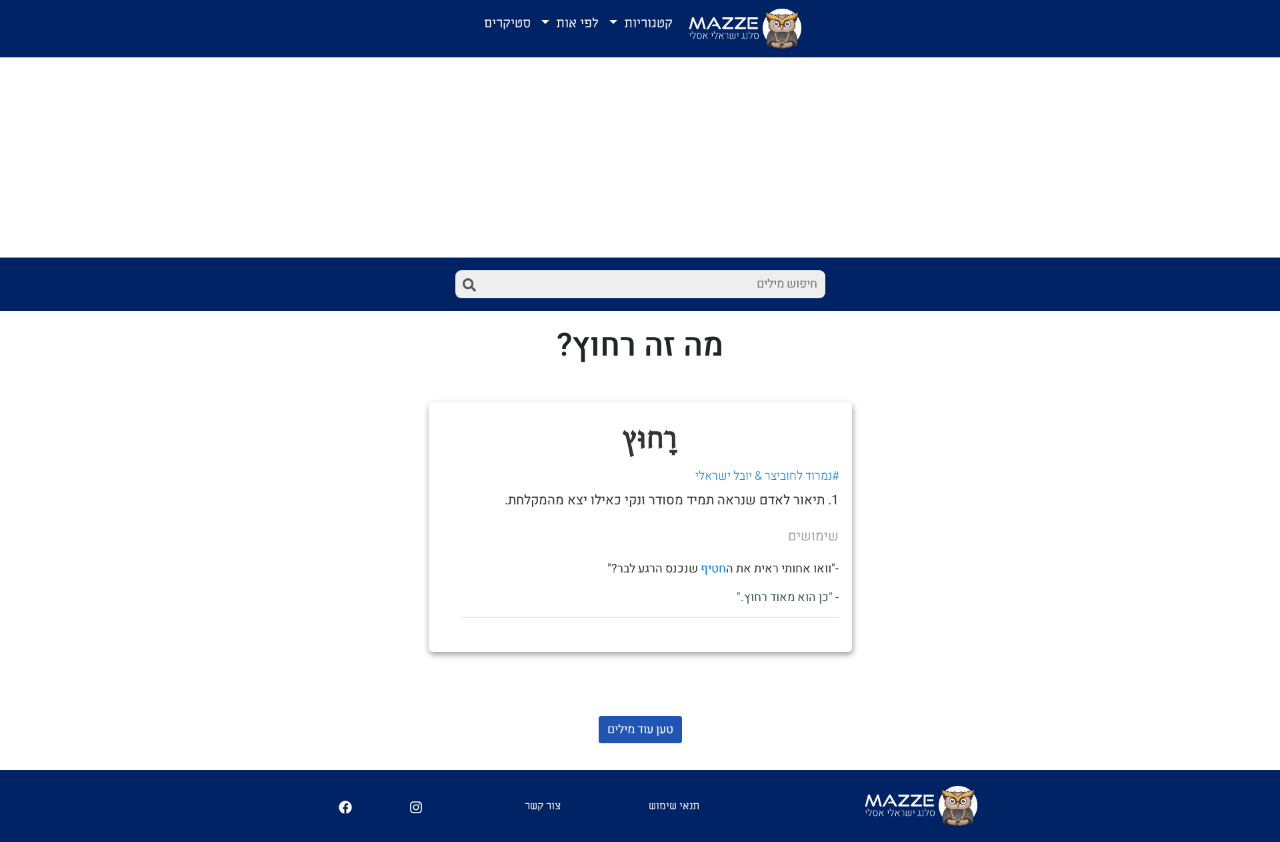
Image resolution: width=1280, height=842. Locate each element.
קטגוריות (647, 23)
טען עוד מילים (640, 730)
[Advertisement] (640, 157)
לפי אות (576, 23)
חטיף (713, 569)
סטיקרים (507, 23)
